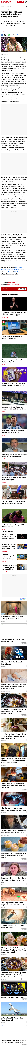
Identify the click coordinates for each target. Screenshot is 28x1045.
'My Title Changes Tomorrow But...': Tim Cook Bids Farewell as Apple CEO (14, 314)
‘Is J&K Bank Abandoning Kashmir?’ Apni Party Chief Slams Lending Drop (14, 455)
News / (2, 6)
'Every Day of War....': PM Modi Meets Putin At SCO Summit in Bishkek (13, 502)
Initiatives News (5, 388)
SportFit (3, 364)
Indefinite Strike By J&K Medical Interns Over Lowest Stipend (14, 479)
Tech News (4, 561)
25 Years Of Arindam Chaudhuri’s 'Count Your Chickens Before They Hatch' (9, 548)
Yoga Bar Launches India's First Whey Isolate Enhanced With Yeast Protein (13, 384)
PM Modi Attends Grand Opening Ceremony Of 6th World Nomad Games (14, 408)
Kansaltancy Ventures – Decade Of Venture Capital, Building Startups (9, 568)
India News (3, 32)
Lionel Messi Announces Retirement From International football (13, 432)
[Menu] (26, 2)
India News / (8, 6)
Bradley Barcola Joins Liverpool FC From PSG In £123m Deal (14, 526)
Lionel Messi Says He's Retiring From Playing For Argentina (13, 361)
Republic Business (5, 317)
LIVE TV (21, 2)
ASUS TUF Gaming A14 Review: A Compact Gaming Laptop (12, 337)
